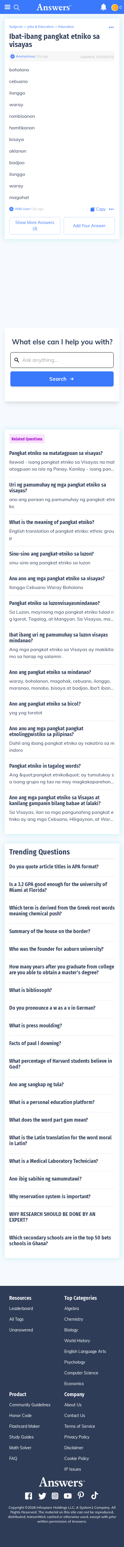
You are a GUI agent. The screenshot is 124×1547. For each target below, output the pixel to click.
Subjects (16, 26)
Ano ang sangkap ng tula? (36, 1084)
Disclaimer (73, 1447)
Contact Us (74, 1415)
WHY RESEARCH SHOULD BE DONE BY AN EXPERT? (52, 1217)
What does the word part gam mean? (48, 1120)
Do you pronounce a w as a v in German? (52, 1008)
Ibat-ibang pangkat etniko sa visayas (54, 40)
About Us (73, 1404)
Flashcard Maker (24, 1426)
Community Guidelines (29, 1404)
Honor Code (20, 1415)
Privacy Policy (76, 1437)
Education (66, 26)
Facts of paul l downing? (35, 1043)
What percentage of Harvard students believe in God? (60, 1064)
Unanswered (21, 1330)
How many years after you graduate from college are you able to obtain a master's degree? (61, 970)
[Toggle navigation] (7, 7)
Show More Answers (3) (34, 225)
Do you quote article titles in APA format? (54, 866)
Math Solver (20, 1447)
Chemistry (73, 1319)
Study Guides (21, 1437)
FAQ (13, 1458)
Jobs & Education (40, 26)
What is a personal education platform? (52, 1102)
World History (77, 1340)
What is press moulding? (35, 1025)
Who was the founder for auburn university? (56, 949)
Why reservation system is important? (50, 1196)
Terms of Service (79, 1426)
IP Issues (72, 1469)
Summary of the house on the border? (49, 931)
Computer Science (81, 1373)
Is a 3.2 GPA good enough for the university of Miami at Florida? (58, 887)
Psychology (74, 1362)
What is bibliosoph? (30, 990)
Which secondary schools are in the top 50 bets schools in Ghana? (60, 1241)
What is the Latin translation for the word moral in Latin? (60, 1140)
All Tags (16, 1319)
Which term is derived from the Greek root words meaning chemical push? (62, 911)
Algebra (71, 1308)
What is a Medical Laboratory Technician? (53, 1161)
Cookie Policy (76, 1458)
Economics (74, 1383)
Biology (71, 1330)
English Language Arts (85, 1351)
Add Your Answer (89, 225)
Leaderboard (21, 1308)
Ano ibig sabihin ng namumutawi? (45, 1179)
